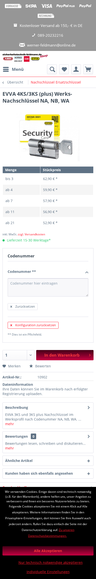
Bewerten (42, 366)
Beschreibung (16, 407)
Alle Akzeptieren (48, 550)
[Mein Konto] (76, 69)
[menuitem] (13, 69)
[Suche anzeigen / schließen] (52, 69)
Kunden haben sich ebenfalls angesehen (39, 473)
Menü (18, 69)
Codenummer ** (22, 271)
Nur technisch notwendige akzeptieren (50, 562)
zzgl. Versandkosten (31, 234)
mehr (9, 424)
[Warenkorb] (88, 69)
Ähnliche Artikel (18, 460)
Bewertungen (16, 436)
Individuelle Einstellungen (48, 571)
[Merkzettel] (64, 69)
